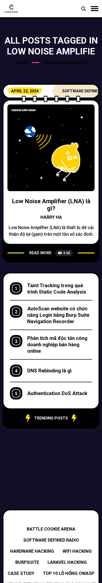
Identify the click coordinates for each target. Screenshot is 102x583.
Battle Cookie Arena (51, 529)
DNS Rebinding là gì (49, 371)
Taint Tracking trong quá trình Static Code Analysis (56, 289)
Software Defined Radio (51, 540)
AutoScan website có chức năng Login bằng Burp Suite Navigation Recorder (58, 315)
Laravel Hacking (67, 562)
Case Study (21, 573)
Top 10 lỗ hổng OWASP (68, 573)
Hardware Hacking (32, 551)
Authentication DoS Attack (57, 393)
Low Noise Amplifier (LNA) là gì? (51, 205)
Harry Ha (51, 217)
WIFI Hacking (77, 551)
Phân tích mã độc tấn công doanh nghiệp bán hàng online (57, 344)
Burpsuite (27, 562)
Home (21, 62)
